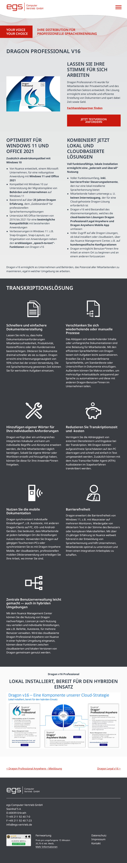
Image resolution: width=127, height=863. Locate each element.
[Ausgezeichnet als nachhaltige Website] (112, 850)
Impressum (98, 839)
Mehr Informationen (46, 846)
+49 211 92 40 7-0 (19, 816)
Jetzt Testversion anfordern (94, 120)
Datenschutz (98, 835)
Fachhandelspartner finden (85, 108)
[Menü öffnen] (118, 7)
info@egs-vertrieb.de (19, 824)
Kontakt (96, 843)
